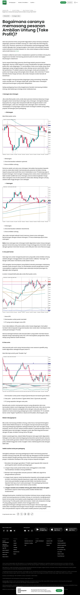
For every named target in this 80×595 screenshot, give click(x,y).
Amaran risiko (5, 581)
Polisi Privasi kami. (47, 591)
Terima (59, 590)
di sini (17, 51)
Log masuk (70, 2)
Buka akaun (63, 2)
